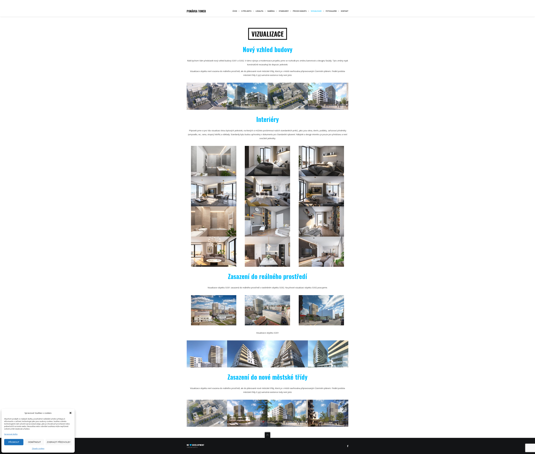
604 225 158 (13, 3)
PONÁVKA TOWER (196, 11)
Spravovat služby (11, 434)
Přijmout (13, 442)
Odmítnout (34, 442)
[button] (70, 413)
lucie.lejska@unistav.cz (33, 3)
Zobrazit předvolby (58, 442)
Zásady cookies (38, 448)
